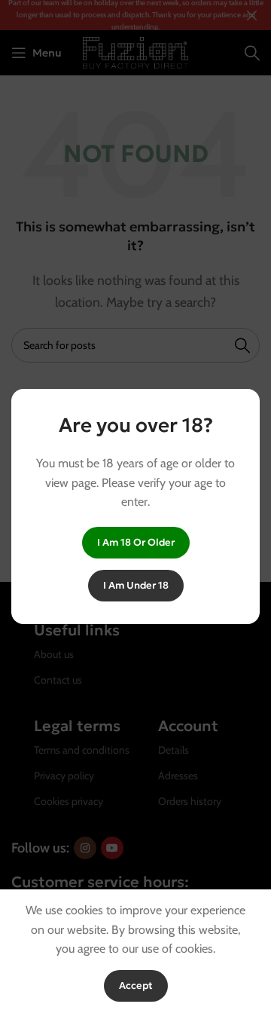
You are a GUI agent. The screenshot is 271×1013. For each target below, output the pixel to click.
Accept (136, 985)
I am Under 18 (136, 585)
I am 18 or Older (136, 542)
